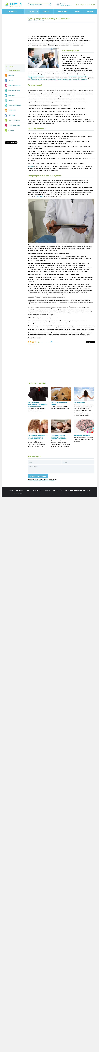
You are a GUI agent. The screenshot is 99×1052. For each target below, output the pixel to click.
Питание (19, 490)
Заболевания (12, 11)
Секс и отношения (14, 120)
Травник (46, 11)
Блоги (11, 490)
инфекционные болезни (36, 76)
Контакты (37, 490)
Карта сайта (57, 490)
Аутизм (30, 166)
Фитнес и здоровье (14, 125)
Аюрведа (11, 75)
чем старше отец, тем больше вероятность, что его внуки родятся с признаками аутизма (57, 80)
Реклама (47, 490)
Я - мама (11, 130)
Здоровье (12, 95)
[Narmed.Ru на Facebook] (78, 4)
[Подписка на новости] (91, 4)
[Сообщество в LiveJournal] (85, 4)
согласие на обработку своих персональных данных (41, 480)
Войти (62, 4)
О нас (28, 490)
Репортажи (12, 115)
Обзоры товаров (14, 70)
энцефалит (31, 78)
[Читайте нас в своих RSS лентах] (89, 4)
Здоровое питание (14, 90)
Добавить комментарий (38, 476)
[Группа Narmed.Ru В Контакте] (76, 4)
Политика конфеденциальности (77, 490)
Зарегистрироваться (65, 5)
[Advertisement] (61, 29)
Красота (11, 100)
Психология (12, 110)
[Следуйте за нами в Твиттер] (81, 4)
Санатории (62, 11)
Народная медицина (15, 105)
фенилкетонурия (82, 76)
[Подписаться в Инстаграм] (94, 4)
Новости (11, 66)
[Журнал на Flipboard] (87, 4)
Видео (77, 11)
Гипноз (11, 80)
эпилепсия (72, 76)
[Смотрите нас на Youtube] (83, 4)
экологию (40, 196)
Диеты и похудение (14, 85)
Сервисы (90, 11)
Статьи (31, 11)
